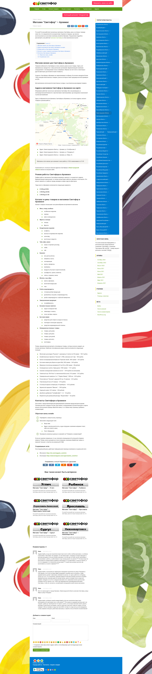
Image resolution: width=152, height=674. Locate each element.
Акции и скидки (66, 9)
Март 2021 (100, 280)
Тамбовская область (101, 201)
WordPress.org (101, 315)
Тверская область (101, 211)
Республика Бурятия (101, 144)
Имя (34, 618)
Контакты (77, 9)
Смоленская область (101, 192)
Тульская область (101, 204)
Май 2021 (100, 274)
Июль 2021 (100, 268)
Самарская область (101, 185)
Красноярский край (101, 78)
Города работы (37, 665)
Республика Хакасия (101, 157)
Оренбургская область (102, 122)
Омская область (100, 119)
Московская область (101, 103)
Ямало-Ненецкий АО (101, 230)
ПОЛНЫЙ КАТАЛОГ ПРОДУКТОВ (76, 15)
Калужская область (101, 72)
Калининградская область (103, 62)
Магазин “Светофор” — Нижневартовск (70, 533)
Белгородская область (102, 34)
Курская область (100, 94)
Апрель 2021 (101, 277)
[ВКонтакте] (46, 670)
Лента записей (101, 309)
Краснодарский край (101, 68)
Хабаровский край (101, 223)
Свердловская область (102, 182)
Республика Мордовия (102, 170)
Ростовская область (101, 138)
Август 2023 (100, 265)
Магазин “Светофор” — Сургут (44, 533)
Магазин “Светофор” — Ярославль (74, 509)
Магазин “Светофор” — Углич (43, 488)
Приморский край (111, 132)
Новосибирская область (102, 109)
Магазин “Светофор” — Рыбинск (74, 488)
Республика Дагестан (102, 163)
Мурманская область (101, 106)
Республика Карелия (101, 166)
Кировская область (101, 75)
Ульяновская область (102, 214)
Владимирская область (102, 49)
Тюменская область (101, 207)
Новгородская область (102, 116)
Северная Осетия (100, 195)
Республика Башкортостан (103, 160)
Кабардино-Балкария (102, 87)
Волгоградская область (102, 40)
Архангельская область (102, 30)
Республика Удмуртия (102, 173)
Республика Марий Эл (102, 151)
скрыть (47, 43)
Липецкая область (101, 100)
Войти (99, 306)
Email (53, 618)
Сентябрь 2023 (101, 262)
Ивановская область (101, 56)
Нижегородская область (102, 113)
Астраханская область (102, 24)
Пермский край (100, 132)
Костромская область (102, 90)
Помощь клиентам (102, 296)
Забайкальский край (101, 53)
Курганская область (101, 81)
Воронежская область (102, 46)
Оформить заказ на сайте (102, 3)
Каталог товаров (54, 9)
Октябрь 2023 (101, 260)
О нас (43, 9)
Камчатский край (100, 84)
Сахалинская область (102, 176)
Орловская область (101, 125)
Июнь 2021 (100, 271)
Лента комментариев (103, 312)
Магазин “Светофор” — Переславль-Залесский (41, 510)
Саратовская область (102, 188)
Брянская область (101, 37)
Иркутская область (101, 59)
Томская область (100, 198)
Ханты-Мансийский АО (102, 226)
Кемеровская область (102, 65)
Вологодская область (102, 43)
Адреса (97, 9)
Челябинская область (102, 217)
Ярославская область (102, 233)
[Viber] (53, 670)
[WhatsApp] (55, 670)
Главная (36, 9)
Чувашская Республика (102, 220)
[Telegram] (50, 670)
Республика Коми (100, 147)
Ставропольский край (102, 179)
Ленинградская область (102, 97)
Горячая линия (87, 9)
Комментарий (37, 624)
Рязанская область (101, 141)
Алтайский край (100, 27)
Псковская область (101, 135)
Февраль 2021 (101, 283)
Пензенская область (101, 128)
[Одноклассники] (48, 670)
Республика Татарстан (102, 154)
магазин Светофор (56, 38)
